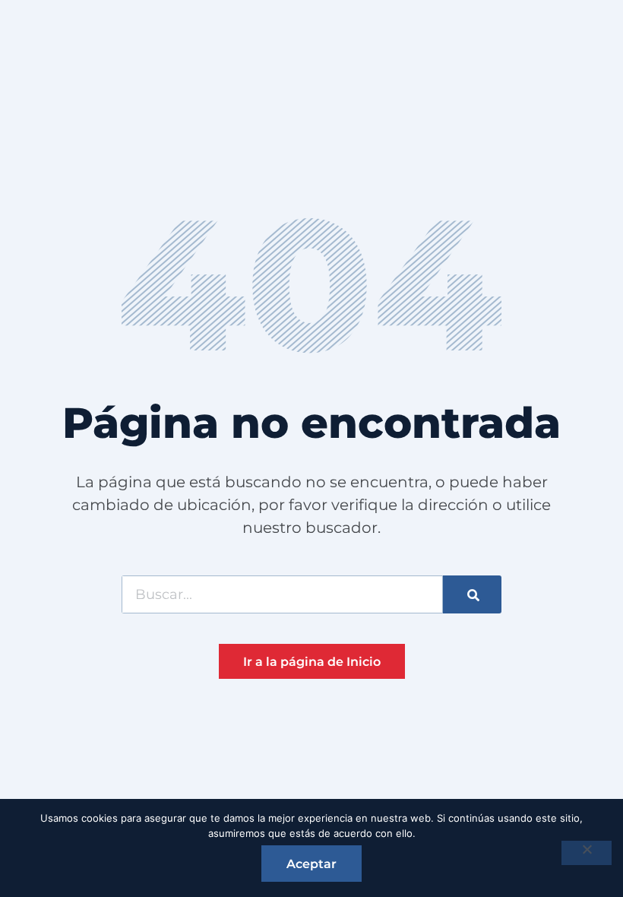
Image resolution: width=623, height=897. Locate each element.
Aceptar (311, 864)
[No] (586, 853)
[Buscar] (472, 594)
